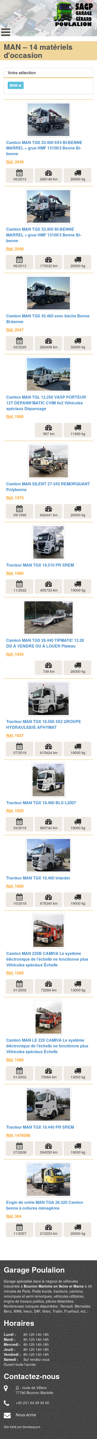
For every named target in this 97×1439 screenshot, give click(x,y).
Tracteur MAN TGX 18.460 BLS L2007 (41, 802)
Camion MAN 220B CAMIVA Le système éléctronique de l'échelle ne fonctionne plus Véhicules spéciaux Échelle (47, 959)
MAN (14, 85)
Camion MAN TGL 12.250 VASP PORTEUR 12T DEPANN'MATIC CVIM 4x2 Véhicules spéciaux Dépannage (46, 402)
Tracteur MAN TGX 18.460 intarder (38, 878)
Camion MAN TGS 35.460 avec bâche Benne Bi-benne (48, 318)
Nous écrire (26, 1415)
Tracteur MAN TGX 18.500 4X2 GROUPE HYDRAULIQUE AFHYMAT (43, 724)
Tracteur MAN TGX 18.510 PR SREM (40, 565)
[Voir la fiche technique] (48, 119)
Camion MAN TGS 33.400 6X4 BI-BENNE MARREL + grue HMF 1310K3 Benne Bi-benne (44, 148)
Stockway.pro (31, 1427)
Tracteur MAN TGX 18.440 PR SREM (40, 1127)
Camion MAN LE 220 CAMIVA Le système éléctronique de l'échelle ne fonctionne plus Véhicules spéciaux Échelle (47, 1045)
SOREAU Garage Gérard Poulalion (73, 13)
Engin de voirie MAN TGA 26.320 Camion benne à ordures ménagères (44, 1205)
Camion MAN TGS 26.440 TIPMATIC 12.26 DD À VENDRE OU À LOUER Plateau (45, 643)
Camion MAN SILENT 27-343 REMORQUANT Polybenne (48, 486)
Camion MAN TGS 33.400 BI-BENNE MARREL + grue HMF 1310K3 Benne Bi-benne (43, 234)
